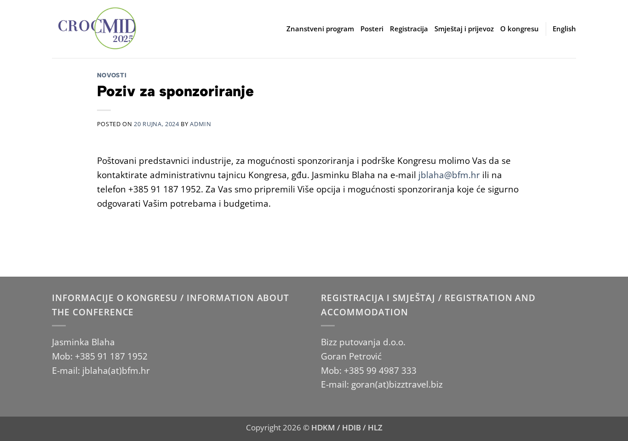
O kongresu (519, 29)
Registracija (409, 29)
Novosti (112, 75)
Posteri (371, 29)
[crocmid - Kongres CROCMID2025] (98, 29)
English (564, 29)
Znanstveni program (320, 29)
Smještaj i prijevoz (464, 29)
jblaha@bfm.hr (449, 174)
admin (200, 124)
